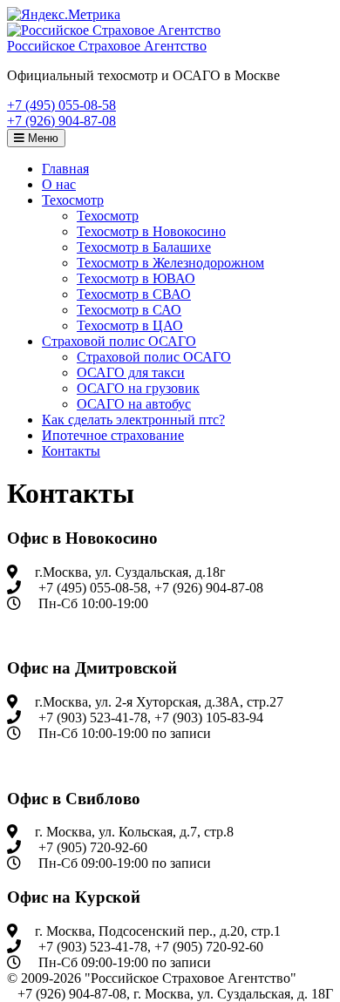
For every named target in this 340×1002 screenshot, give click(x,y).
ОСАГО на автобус (134, 403)
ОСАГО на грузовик (138, 388)
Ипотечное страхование (113, 435)
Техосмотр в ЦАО (130, 325)
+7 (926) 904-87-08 (61, 120)
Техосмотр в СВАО (134, 294)
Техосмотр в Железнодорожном (170, 262)
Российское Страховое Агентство (107, 45)
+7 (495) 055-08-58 (61, 105)
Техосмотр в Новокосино (151, 231)
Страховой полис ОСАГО (119, 341)
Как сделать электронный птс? (133, 419)
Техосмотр (73, 200)
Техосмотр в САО (129, 309)
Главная (65, 168)
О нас (59, 184)
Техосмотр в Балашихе (144, 247)
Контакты (71, 450)
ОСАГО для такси (131, 372)
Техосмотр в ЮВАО (136, 278)
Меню (41, 138)
